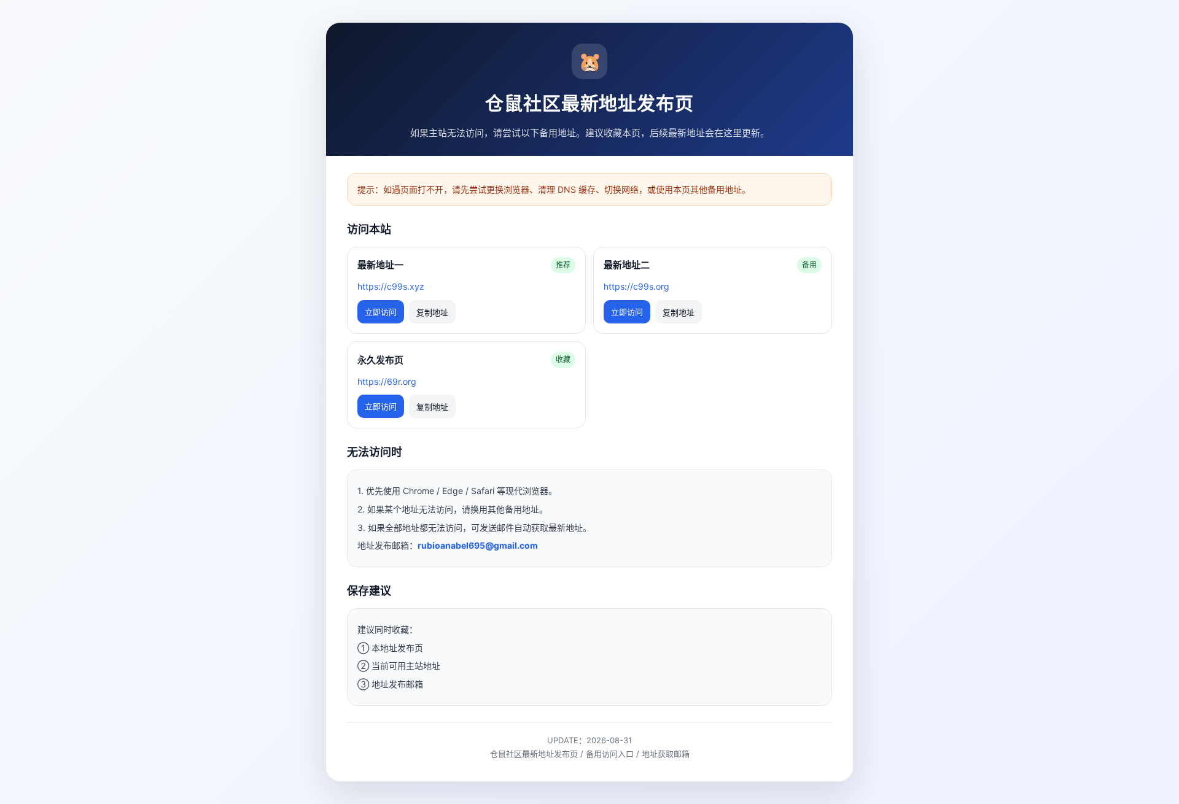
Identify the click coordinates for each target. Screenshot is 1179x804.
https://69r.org (386, 381)
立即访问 (381, 312)
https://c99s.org (636, 286)
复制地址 (432, 312)
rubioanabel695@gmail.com (478, 545)
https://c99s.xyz (390, 286)
